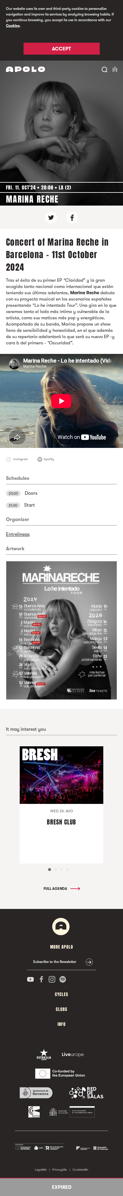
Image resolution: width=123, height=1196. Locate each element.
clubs (61, 1009)
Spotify (49, 459)
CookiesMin (80, 1169)
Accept (61, 49)
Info (62, 1024)
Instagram (20, 459)
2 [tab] (55, 869)
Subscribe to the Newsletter (54, 962)
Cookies (13, 26)
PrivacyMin (59, 1169)
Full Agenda (56, 889)
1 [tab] (49, 869)
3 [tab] (61, 869)
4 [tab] (67, 869)
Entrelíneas (18, 534)
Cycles (61, 994)
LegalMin (41, 1169)
